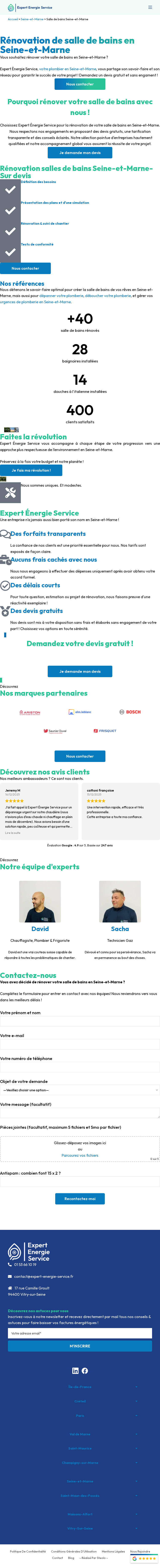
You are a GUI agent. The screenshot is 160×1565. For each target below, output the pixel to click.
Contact (57, 1558)
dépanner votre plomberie (61, 295)
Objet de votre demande (24, 1081)
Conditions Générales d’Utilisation (74, 1551)
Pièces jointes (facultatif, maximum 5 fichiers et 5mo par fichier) (60, 1127)
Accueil (13, 19)
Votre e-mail (12, 1035)
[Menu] (150, 7)
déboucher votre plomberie (108, 295)
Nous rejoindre (140, 1551)
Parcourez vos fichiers (80, 1155)
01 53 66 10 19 (24, 1264)
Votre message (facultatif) (25, 1104)
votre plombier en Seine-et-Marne (67, 68)
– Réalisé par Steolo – (93, 1558)
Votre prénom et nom (20, 1012)
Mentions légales (113, 1551)
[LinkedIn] (75, 1371)
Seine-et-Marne (32, 19)
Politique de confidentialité (28, 1551)
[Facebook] (85, 1371)
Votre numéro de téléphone (26, 1058)
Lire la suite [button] (12, 833)
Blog (71, 1558)
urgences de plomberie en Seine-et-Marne (35, 301)
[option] (40, 921)
